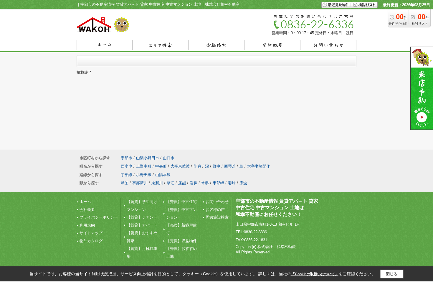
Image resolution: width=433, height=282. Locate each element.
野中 (216, 166)
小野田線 (143, 175)
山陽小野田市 (147, 158)
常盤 (205, 183)
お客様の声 (215, 209)
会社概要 (87, 209)
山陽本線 (163, 175)
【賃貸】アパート (142, 225)
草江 (170, 183)
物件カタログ (91, 241)
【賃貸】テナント (142, 217)
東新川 (157, 183)
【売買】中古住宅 (181, 201)
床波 (243, 183)
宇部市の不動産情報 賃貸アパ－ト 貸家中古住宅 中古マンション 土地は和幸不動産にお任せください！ (277, 208)
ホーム (85, 201)
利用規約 (87, 225)
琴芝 (124, 183)
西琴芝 (230, 166)
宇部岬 (218, 183)
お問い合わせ (217, 201)
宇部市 (126, 158)
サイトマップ (91, 233)
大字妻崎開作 (258, 166)
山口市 (168, 158)
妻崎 (232, 183)
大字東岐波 (180, 166)
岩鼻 (193, 183)
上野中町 (143, 166)
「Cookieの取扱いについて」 (314, 274)
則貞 (197, 166)
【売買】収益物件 (181, 241)
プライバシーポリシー (99, 217)
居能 (182, 183)
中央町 (161, 166)
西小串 (126, 166)
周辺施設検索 (217, 217)
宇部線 (126, 175)
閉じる (391, 274)
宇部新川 (140, 183)
